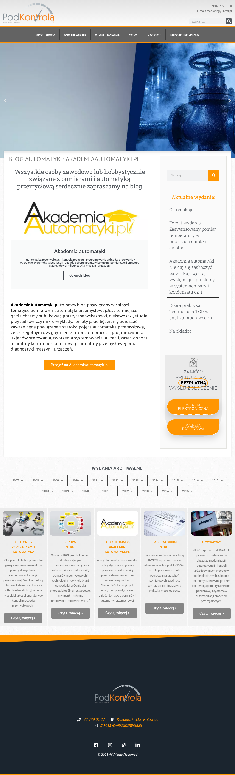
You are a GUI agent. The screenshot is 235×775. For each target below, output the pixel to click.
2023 (145, 491)
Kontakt (133, 34)
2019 (65, 491)
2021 (105, 491)
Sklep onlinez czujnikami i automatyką (23, 547)
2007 (15, 480)
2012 (115, 480)
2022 (125, 491)
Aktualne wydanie (75, 34)
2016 (195, 480)
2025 (185, 491)
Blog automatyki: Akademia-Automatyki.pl (117, 547)
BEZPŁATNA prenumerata (184, 34)
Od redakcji (180, 209)
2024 (165, 491)
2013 (135, 480)
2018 (45, 491)
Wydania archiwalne (107, 34)
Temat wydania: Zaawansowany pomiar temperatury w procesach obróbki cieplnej (192, 235)
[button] (5, 100)
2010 (75, 480)
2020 (85, 491)
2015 (175, 480)
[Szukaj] (229, 21)
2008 (35, 480)
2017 (215, 480)
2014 (155, 480)
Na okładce (180, 331)
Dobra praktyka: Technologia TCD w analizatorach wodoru (191, 311)
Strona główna (45, 34)
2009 (55, 480)
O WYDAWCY (211, 542)
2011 (95, 480)
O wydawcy (154, 34)
